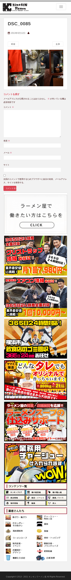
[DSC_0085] (35, 68)
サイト (6, 165)
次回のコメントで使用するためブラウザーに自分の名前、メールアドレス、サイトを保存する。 (35, 181)
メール (7, 153)
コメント (8, 107)
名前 (6, 141)
